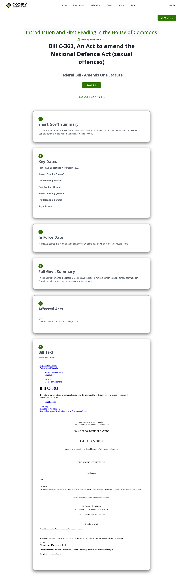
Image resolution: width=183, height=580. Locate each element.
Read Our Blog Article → (91, 96)
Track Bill (91, 85)
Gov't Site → (167, 17)
